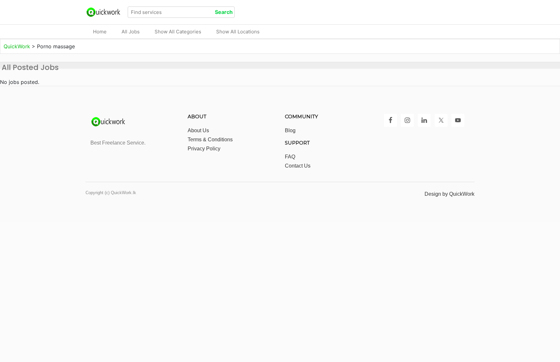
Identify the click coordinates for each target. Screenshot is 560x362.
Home (100, 32)
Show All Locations (238, 32)
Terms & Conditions (210, 139)
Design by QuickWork (449, 194)
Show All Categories (178, 32)
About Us (198, 130)
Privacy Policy (204, 148)
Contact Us (297, 166)
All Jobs (131, 32)
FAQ (290, 156)
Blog (290, 130)
